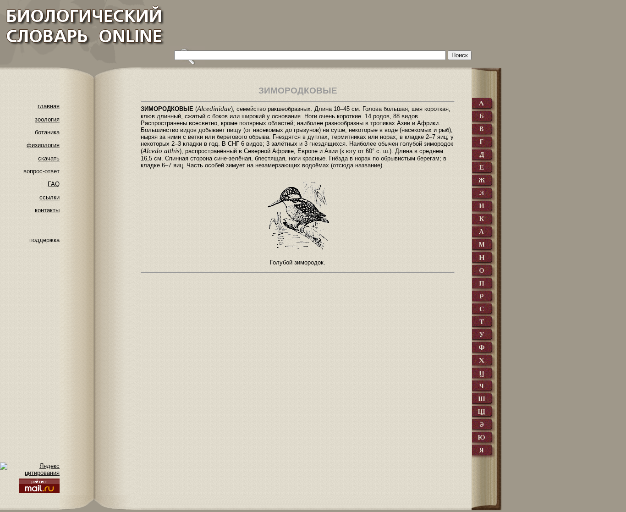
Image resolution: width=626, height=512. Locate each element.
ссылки (49, 197)
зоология (47, 119)
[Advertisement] (337, 25)
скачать (49, 158)
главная (49, 106)
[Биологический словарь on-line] (82, 32)
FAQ (54, 184)
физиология (43, 145)
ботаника (47, 132)
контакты (47, 210)
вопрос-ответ (41, 171)
